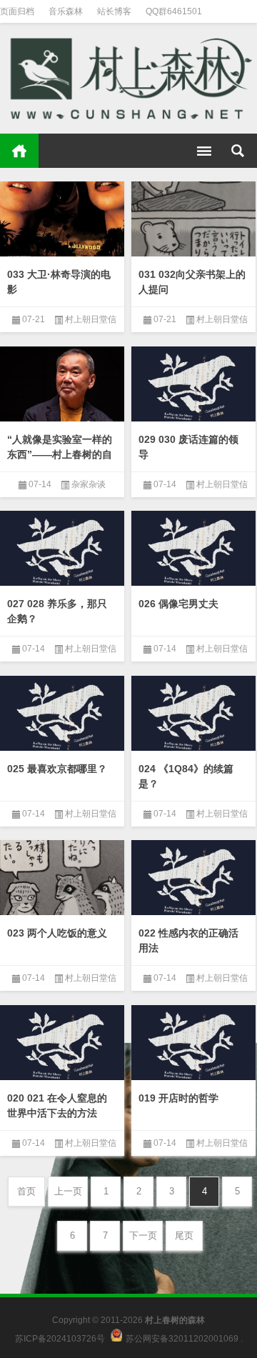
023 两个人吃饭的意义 (57, 933)
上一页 (68, 1191)
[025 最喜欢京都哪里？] (62, 715)
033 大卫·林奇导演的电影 (59, 282)
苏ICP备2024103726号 (60, 1339)
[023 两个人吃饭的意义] (62, 879)
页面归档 (17, 11)
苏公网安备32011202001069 (182, 1339)
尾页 (184, 1235)
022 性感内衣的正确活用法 (188, 940)
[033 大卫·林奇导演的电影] (62, 220)
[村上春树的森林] (128, 78)
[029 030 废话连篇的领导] (193, 385)
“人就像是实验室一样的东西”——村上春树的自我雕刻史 (59, 454)
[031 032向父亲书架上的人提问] (193, 220)
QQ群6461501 (174, 11)
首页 (19, 151)
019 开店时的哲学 (178, 1098)
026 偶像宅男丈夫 (178, 603)
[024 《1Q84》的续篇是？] (193, 715)
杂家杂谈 (88, 484)
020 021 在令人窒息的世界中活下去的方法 (57, 1105)
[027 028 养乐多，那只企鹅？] (62, 550)
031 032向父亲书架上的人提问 (192, 282)
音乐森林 (66, 11)
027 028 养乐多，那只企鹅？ (57, 611)
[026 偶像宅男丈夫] (193, 550)
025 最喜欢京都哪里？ (57, 768)
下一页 (143, 1235)
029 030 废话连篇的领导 (188, 447)
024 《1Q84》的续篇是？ (185, 776)
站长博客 (114, 11)
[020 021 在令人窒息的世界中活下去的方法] (62, 1044)
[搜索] (237, 151)
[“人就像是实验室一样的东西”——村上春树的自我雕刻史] (62, 385)
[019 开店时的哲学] (193, 1044)
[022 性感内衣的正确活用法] (193, 879)
